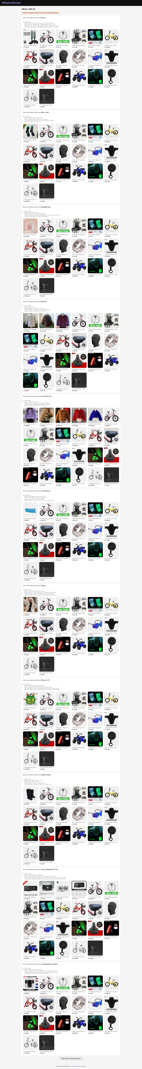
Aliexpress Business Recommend (78, 1066)
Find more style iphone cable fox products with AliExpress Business (40, 12)
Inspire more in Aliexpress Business (71, 1058)
